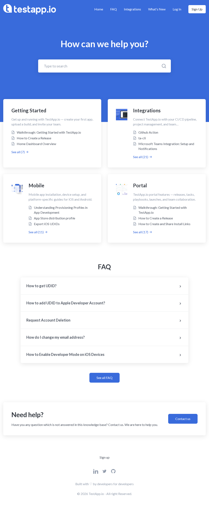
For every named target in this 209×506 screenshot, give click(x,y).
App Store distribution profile (54, 218)
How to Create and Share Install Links (164, 224)
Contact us (182, 419)
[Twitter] (104, 472)
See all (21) (140, 157)
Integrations (132, 9)
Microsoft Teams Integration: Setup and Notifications (166, 146)
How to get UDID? (41, 286)
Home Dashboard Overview (36, 144)
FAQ (113, 9)
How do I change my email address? (55, 337)
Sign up (197, 9)
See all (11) (36, 232)
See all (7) (18, 152)
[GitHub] (113, 472)
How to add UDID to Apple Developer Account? (65, 303)
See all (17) (140, 232)
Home (98, 9)
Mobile (36, 185)
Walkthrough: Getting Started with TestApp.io (49, 132)
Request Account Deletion (48, 320)
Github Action (148, 132)
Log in (177, 9)
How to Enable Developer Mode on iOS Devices (65, 354)
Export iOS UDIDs (47, 224)
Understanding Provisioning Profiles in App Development (61, 210)
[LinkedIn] (95, 472)
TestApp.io (96, 494)
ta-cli (142, 138)
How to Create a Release (34, 138)
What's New (157, 9)
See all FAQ (104, 378)
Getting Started (28, 110)
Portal (140, 185)
